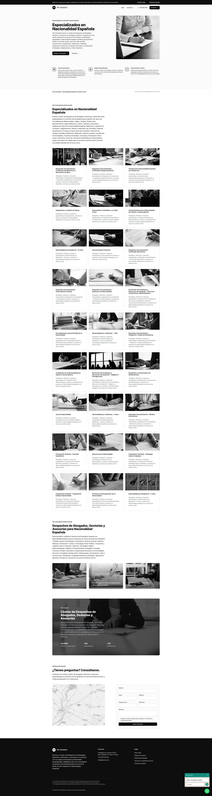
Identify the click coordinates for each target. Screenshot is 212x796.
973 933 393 (143, 7)
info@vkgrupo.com (103, 760)
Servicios (129, 7)
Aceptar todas (141, 2)
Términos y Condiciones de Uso (143, 761)
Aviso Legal (137, 752)
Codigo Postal (123, 702)
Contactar (154, 7)
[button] (78, 705)
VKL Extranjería (61, 7)
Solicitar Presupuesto (60, 53)
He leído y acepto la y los (137, 719)
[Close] (207, 775)
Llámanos (74, 53)
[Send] (206, 784)
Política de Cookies (140, 755)
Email (121, 695)
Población (142, 702)
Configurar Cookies (140, 763)
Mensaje (121, 709)
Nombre (121, 688)
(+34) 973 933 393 (103, 757)
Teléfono (142, 695)
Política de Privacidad (138, 718)
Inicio (122, 7)
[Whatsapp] (207, 791)
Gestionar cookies (154, 2)
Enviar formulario (138, 724)
